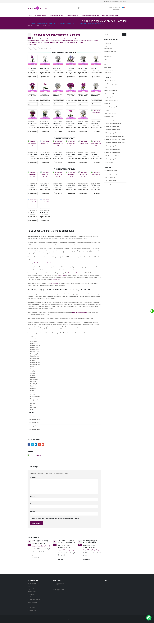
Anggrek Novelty (32, 152)
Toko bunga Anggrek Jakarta (112, 149)
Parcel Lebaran (107, 67)
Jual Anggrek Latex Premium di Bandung (61, 40)
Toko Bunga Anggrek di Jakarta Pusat (114, 136)
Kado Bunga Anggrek (110, 113)
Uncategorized (107, 72)
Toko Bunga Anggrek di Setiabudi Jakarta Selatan (66, 542)
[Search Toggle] (79, 8)
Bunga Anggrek (72, 273)
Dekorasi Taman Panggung (110, 15)
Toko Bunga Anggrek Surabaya (113, 155)
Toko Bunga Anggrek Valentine (74, 38)
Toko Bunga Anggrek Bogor (112, 126)
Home (30, 15)
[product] (32, 60)
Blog (106, 87)
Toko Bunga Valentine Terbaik (42, 263)
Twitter (32, 444)
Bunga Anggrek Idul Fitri (111, 90)
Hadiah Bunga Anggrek (60, 38)
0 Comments (32, 44)
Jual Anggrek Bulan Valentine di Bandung (39, 40)
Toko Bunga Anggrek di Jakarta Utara (114, 146)
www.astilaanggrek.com (79, 312)
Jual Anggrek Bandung (35, 419)
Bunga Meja (108, 103)
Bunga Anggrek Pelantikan (112, 97)
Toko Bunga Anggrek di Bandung (75, 42)
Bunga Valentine (108, 56)
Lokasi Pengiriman (40, 15)
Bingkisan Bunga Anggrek (111, 84)
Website (32, 511)
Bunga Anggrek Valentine (48, 38)
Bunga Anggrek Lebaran (111, 93)
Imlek (105, 64)
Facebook (29, 444)
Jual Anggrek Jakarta (34, 426)
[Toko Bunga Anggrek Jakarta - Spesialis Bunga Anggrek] (39, 8)
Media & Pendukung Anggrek (90, 15)
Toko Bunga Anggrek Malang (112, 152)
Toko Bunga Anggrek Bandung (113, 123)
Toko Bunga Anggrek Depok (112, 129)
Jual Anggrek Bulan (34, 422)
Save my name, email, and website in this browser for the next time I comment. (56, 518)
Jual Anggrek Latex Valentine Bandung (81, 40)
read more (35, 557)
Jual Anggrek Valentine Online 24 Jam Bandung (54, 42)
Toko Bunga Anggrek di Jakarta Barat (114, 133)
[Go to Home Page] (28, 24)
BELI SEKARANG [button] (33, 77)
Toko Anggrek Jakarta (35, 416)
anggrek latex (55, 283)
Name (32, 496)
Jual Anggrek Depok (34, 429)
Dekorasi (106, 59)
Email (43, 444)
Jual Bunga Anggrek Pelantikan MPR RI (90, 542)
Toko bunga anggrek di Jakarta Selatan (115, 139)
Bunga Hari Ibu (107, 54)
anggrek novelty (55, 279)
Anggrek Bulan (31, 67)
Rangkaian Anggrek (56, 15)
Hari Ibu (107, 110)
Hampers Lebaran (108, 62)
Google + (39, 444)
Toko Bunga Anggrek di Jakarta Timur (114, 142)
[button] (149, 618)
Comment (33, 477)
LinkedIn (36, 444)
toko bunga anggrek (110, 119)
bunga (37, 38)
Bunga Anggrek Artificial (34, 183)
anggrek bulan (62, 275)
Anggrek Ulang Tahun (110, 80)
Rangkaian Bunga (108, 70)
